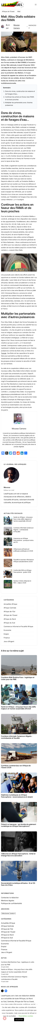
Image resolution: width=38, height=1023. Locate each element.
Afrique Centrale (10, 608)
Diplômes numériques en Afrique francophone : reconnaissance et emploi (17, 796)
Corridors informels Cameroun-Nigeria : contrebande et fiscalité (23, 530)
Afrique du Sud (9, 623)
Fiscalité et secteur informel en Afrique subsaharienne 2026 (23, 560)
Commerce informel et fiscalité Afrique (18, 626)
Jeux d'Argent (9, 641)
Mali (18, 11)
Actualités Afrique (10, 604)
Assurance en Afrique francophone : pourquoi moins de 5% (23, 540)
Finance (7, 638)
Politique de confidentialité (11, 903)
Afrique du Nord (10, 619)
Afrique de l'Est (9, 611)
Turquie (3, 353)
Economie (7, 630)
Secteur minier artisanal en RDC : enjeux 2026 (22, 582)
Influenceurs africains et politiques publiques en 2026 (23, 550)
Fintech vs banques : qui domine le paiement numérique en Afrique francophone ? (18, 825)
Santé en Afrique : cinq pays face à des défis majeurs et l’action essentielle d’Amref (22, 519)
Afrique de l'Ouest (10, 615)
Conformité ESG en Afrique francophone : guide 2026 (22, 571)
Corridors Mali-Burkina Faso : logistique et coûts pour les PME (17, 678)
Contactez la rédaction (10, 898)
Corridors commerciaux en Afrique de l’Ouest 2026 (16, 766)
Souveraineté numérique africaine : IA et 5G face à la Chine (18, 884)
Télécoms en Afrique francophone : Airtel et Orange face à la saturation (18, 855)
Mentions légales (7, 901)
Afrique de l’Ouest (8, 11)
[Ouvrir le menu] (35, 4)
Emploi (6, 634)
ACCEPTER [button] (19, 1019)
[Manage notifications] (4, 1018)
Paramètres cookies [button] (26, 1016)
